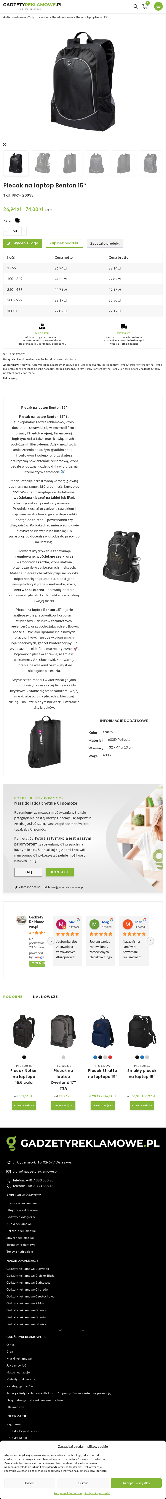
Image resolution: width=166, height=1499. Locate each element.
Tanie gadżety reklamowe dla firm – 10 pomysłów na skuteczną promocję (58, 1393)
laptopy (57, 364)
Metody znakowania (20, 1379)
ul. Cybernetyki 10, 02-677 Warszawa (42, 1162)
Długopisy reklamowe (22, 1210)
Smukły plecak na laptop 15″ (142, 1073)
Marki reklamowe (19, 1358)
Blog (9, 1351)
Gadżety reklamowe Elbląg (25, 1303)
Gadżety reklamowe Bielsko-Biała (30, 1275)
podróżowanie (91, 364)
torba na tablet (45, 368)
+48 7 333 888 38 (29, 887)
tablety (114, 364)
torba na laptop (25, 368)
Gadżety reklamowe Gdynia (26, 1317)
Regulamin (14, 1424)
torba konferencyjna (141, 364)
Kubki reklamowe (19, 1224)
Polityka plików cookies (68, 1493)
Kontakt (60, 872)
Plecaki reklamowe (62, 17)
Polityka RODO (17, 1438)
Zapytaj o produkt (105, 243)
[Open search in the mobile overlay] (136, 6)
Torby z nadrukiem (38, 17)
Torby (80, 368)
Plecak (67, 364)
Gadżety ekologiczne (21, 1217)
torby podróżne (25, 372)
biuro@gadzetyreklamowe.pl (66, 887)
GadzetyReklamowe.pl (36, 922)
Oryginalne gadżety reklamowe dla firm (34, 1400)
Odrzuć (83, 1483)
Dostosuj (30, 1483)
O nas (10, 1344)
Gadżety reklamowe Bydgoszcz (28, 1282)
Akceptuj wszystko (136, 1483)
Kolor (7, 220)
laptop (47, 364)
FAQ (28, 872)
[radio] (17, 220)
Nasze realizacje (18, 1372)
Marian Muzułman (140, 922)
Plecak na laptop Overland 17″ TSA (63, 1079)
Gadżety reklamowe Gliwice (26, 1324)
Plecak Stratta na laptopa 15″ (102, 1073)
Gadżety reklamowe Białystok (27, 1268)
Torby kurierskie (122, 368)
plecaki (76, 364)
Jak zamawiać (16, 1365)
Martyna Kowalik (74, 922)
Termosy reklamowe (20, 1244)
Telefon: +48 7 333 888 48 (33, 1186)
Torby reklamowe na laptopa (58, 359)
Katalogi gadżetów (19, 1386)
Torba (123, 364)
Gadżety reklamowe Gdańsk (26, 1310)
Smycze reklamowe (20, 1237)
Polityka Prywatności (97, 1493)
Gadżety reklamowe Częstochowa (30, 1296)
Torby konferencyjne (98, 368)
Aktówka (25, 364)
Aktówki (37, 364)
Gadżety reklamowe (14, 17)
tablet (105, 364)
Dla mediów (15, 1407)
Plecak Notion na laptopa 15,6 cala (24, 1076)
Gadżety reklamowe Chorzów (27, 1289)
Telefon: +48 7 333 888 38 (33, 1180)
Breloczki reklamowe (21, 1203)
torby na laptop (142, 368)
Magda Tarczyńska (107, 922)
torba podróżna (65, 368)
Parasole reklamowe (21, 1231)
